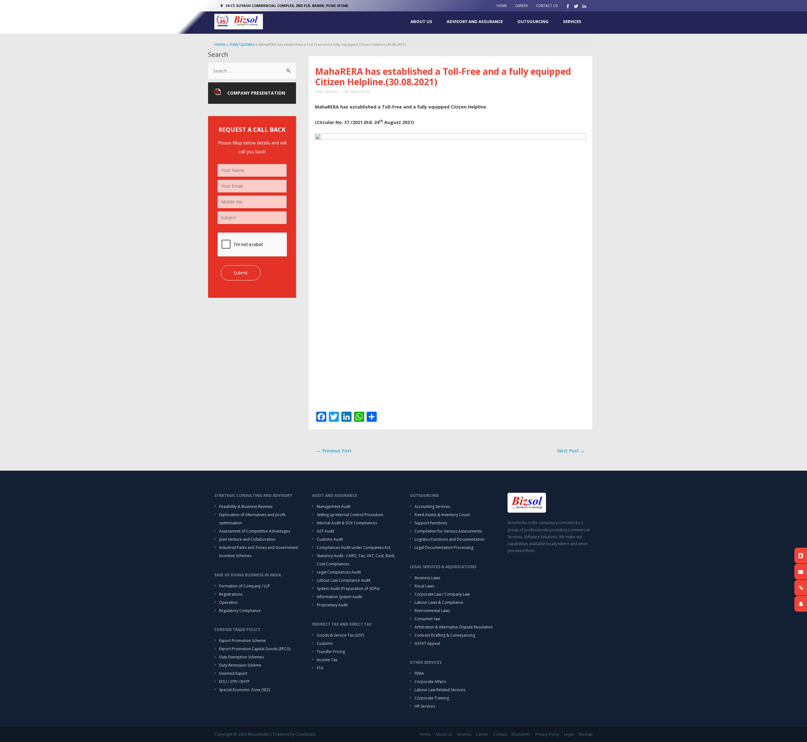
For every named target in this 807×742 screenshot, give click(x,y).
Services (572, 21)
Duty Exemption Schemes (241, 657)
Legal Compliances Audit (339, 572)
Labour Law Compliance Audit (343, 580)
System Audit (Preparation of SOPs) (348, 588)
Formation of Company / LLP (244, 586)
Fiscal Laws (424, 586)
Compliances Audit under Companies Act (353, 547)
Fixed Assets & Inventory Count (442, 514)
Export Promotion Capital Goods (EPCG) (254, 648)
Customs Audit (330, 539)
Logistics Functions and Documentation (450, 539)
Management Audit (334, 506)
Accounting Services (432, 506)
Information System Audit (339, 596)
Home (501, 5)
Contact (500, 734)
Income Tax (327, 659)
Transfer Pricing (331, 651)
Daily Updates (326, 91)
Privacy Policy (547, 734)
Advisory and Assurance (475, 21)
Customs (325, 643)
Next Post (571, 450)
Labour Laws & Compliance (439, 602)
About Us (421, 21)
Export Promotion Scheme (242, 640)
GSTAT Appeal (427, 643)
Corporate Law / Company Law (442, 594)
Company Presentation (256, 93)
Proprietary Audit (332, 605)
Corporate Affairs (430, 681)
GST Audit (325, 531)
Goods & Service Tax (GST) (340, 635)
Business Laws (427, 577)
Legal (568, 734)
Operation (228, 602)
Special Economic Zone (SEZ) (244, 689)
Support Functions (431, 523)
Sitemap (585, 734)
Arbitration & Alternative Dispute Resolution (454, 627)
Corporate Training (432, 698)
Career (521, 5)
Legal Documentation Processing (444, 547)
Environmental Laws (432, 610)
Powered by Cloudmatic (294, 734)
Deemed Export (233, 673)
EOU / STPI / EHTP (234, 681)
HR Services (425, 706)
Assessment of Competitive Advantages (254, 531)
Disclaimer (521, 734)
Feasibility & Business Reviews (245, 506)
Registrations (230, 594)
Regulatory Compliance (240, 610)
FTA (320, 668)
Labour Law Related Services (440, 689)
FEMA (419, 673)
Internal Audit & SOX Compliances (347, 523)
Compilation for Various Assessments (448, 531)
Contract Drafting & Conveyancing (445, 635)
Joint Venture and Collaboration (247, 539)
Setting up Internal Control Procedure (350, 514)
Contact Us (547, 5)
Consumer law (427, 618)
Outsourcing (533, 21)
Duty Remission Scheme (240, 665)
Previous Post (333, 450)
